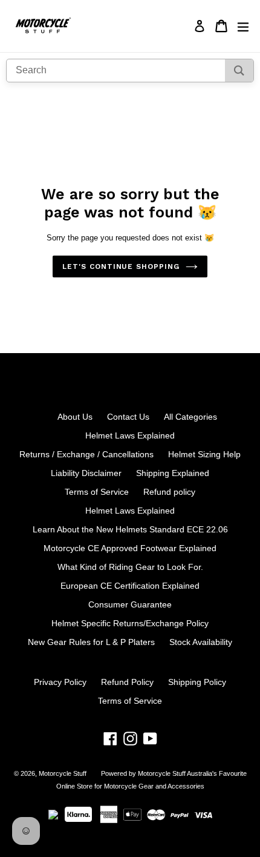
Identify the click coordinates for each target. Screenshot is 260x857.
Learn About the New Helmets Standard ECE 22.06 (130, 529)
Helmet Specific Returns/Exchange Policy (130, 623)
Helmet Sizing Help (204, 454)
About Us (75, 417)
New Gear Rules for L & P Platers (91, 642)
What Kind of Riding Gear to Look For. (130, 567)
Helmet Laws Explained (130, 435)
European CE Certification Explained (130, 586)
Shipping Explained (172, 473)
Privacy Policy (60, 682)
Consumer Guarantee (130, 604)
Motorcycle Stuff (62, 773)
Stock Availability (200, 642)
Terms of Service (97, 492)
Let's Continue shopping (121, 266)
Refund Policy (127, 682)
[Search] (239, 70)
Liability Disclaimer (86, 473)
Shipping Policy (197, 682)
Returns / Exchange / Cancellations (86, 454)
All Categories (190, 417)
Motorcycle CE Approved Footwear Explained (130, 548)
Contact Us (128, 417)
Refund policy (169, 492)
